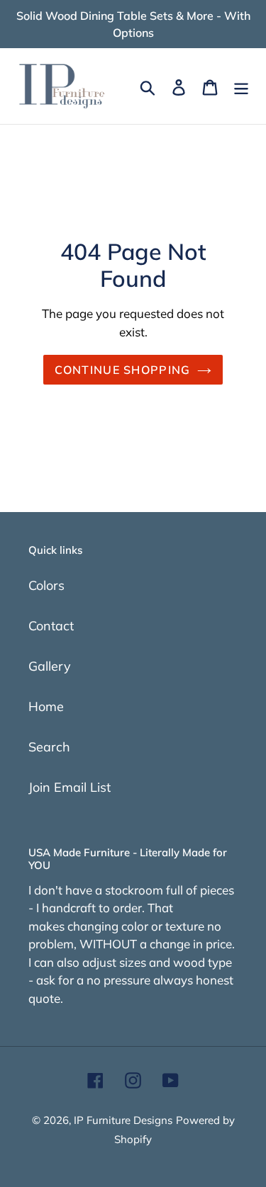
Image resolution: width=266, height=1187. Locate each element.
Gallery (49, 666)
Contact (51, 626)
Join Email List (69, 787)
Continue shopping (123, 370)
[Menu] (241, 86)
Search (49, 747)
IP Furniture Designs (123, 1120)
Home (46, 706)
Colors (46, 585)
